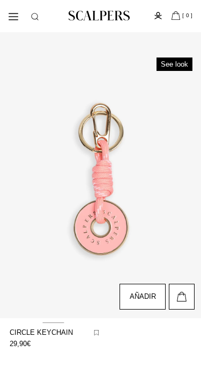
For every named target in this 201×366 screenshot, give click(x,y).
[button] (35, 16)
